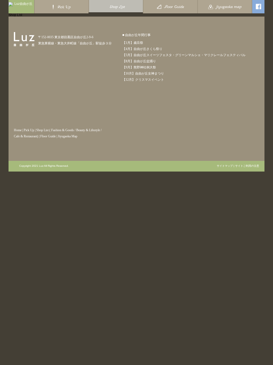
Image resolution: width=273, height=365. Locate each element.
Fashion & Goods (62, 130)
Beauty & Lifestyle (88, 130)
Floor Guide (48, 136)
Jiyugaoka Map (67, 136)
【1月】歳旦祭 (132, 43)
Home (18, 130)
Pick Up (29, 130)
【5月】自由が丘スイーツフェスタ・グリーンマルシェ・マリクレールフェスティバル (184, 55)
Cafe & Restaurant (25, 136)
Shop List (42, 130)
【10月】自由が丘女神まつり (143, 73)
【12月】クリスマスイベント (143, 79)
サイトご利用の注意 (247, 166)
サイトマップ (225, 166)
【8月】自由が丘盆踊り (139, 61)
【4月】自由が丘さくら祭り (142, 49)
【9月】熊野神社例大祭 (139, 67)
